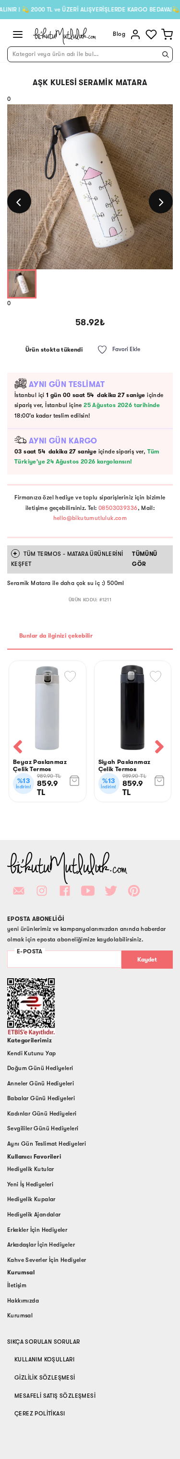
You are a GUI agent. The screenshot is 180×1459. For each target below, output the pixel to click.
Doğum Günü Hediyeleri (40, 1068)
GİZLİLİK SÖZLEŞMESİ (44, 1377)
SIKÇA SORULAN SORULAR (43, 1341)
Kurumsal (20, 1315)
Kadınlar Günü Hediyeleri (42, 1113)
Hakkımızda (23, 1300)
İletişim (16, 1285)
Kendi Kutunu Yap (31, 1053)
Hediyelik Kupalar (31, 1199)
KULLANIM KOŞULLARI (44, 1359)
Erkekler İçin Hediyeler (37, 1230)
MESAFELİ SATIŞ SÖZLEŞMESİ (55, 1396)
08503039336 (117, 508)
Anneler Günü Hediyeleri (40, 1083)
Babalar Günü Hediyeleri (41, 1098)
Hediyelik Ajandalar (34, 1214)
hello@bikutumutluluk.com (90, 518)
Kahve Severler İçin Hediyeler (46, 1260)
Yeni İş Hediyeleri (30, 1184)
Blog (119, 34)
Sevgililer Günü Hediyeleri (42, 1128)
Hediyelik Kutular (30, 1169)
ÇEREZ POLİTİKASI (39, 1413)
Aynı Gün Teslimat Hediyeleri (46, 1143)
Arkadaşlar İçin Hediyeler (41, 1244)
